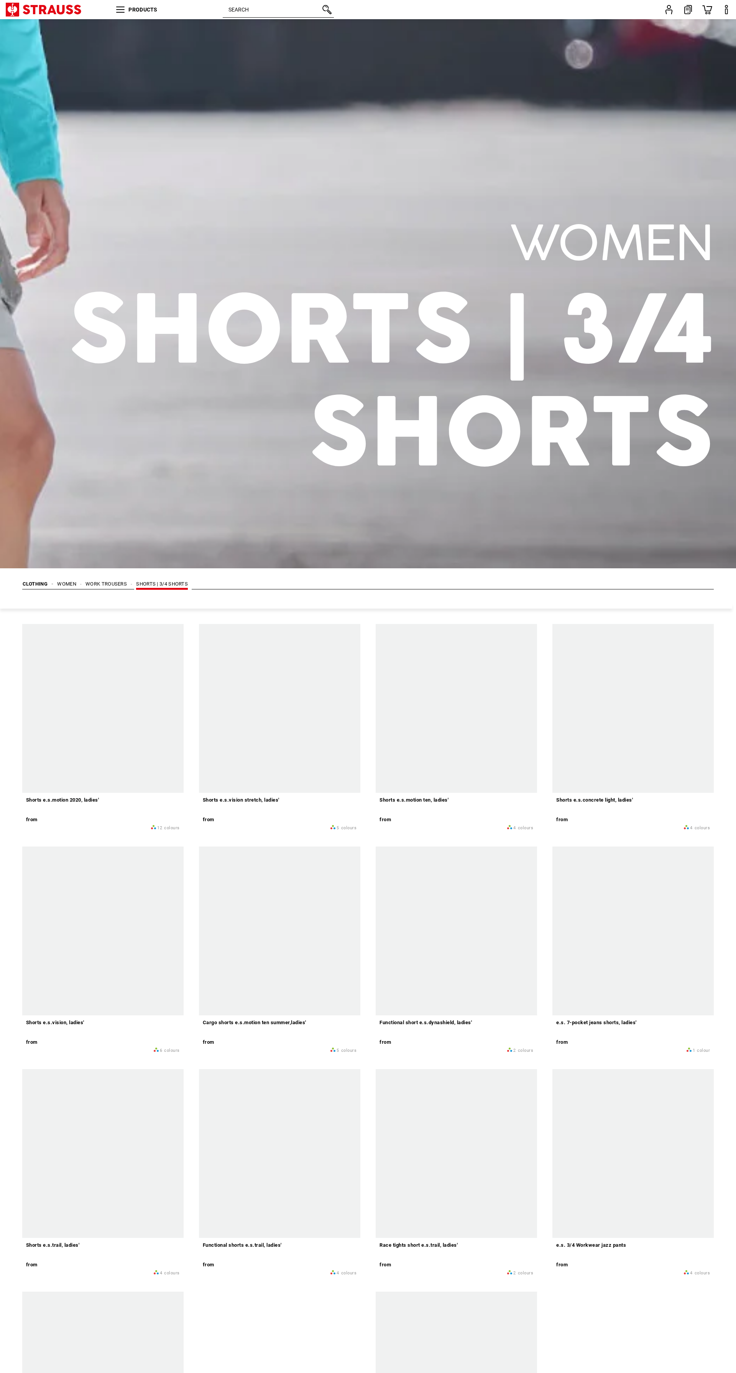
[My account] (668, 9)
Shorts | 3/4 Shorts (162, 584)
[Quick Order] (688, 9)
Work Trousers (106, 584)
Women (66, 584)
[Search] (326, 9)
